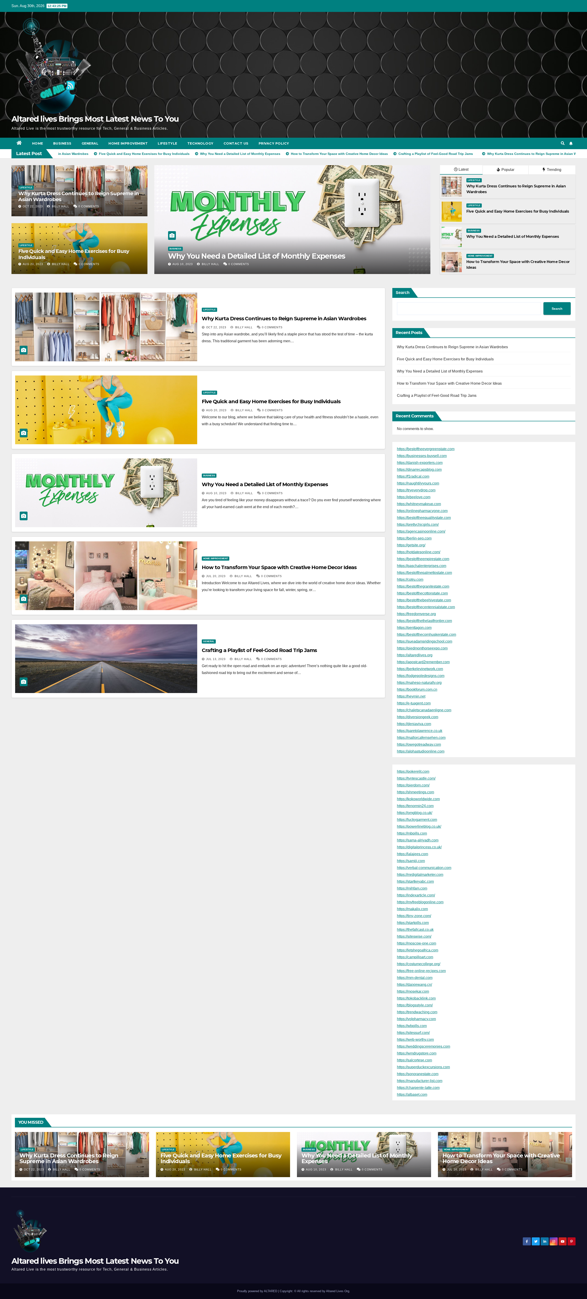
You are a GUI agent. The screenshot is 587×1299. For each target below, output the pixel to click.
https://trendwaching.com (417, 1012)
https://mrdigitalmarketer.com (420, 875)
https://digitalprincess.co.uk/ (419, 847)
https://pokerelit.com (413, 771)
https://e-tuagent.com (414, 703)
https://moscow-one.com (416, 943)
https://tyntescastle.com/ (416, 778)
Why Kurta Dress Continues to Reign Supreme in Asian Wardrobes (78, 196)
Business (62, 143)
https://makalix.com (412, 909)
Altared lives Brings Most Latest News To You (95, 119)
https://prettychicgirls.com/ (418, 524)
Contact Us (236, 143)
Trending (553, 170)
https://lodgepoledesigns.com (420, 676)
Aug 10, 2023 (216, 493)
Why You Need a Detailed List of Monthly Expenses (512, 236)
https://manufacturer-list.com (419, 1081)
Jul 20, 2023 (216, 576)
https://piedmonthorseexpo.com (422, 648)
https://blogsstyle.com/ (415, 1005)
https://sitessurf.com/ (413, 1033)
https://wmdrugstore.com (416, 1053)
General (90, 143)
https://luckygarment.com (417, 820)
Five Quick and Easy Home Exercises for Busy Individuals (73, 254)
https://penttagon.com (414, 628)
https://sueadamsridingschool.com (424, 641)
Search (403, 292)
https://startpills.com (413, 923)
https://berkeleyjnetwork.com (420, 669)
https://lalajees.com (412, 854)
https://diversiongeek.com (417, 717)
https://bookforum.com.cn (417, 689)
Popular (507, 170)
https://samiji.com (411, 861)
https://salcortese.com (414, 1060)
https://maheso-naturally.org (419, 683)
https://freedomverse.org (416, 614)
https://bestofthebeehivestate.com (424, 600)
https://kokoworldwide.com (418, 799)
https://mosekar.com (413, 991)
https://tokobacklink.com (416, 998)
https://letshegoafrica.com (417, 950)
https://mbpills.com (412, 833)
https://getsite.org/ (411, 545)
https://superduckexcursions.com (423, 1067)
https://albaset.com (412, 1094)
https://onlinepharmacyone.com (422, 511)
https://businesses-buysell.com (422, 456)
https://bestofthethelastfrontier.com (424, 621)
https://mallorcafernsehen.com (421, 738)
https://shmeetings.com (415, 792)
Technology (200, 143)
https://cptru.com (410, 579)
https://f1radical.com (413, 476)
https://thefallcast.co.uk (415, 930)
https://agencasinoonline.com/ (421, 531)
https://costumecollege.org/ (418, 964)
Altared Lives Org (337, 1291)
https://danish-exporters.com (420, 463)
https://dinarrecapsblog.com (419, 469)
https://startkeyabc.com (415, 881)
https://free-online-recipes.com (421, 971)
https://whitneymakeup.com (419, 504)
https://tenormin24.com (415, 806)
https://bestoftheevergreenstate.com (425, 449)
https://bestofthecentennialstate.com (426, 607)
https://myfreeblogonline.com (420, 902)
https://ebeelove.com (413, 497)
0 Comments (88, 206)
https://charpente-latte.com (418, 1088)
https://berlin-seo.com (414, 538)
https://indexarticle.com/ (416, 895)
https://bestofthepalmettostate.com (424, 573)
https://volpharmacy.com (416, 1019)
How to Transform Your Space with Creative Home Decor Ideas (279, 567)
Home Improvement (128, 143)
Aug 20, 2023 (33, 264)
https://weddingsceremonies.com (423, 1046)
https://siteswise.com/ (414, 936)
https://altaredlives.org (414, 655)
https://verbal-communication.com (424, 868)
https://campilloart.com (415, 957)
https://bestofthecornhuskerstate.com (426, 634)
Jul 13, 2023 (182, 264)
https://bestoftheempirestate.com (423, 559)
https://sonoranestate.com (417, 1074)
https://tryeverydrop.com (416, 490)
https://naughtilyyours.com (418, 483)
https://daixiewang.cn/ (414, 985)
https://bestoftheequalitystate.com (424, 518)
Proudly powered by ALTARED (257, 1291)
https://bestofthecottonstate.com (422, 593)
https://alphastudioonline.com (420, 751)
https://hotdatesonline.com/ (418, 552)
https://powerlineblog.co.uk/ (419, 826)
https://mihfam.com (412, 888)
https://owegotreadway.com (419, 744)
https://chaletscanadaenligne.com (424, 710)
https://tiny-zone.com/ (414, 916)
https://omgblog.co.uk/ (414, 813)
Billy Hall (60, 206)
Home (37, 143)
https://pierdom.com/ (413, 785)
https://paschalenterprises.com (421, 566)
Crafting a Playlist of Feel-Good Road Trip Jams (249, 256)
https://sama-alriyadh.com (417, 840)
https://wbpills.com (412, 1026)
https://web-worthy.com (415, 1039)
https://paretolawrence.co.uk (419, 731)
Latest (463, 169)
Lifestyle (167, 143)
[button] (563, 143)
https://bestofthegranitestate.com (423, 586)
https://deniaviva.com (414, 724)
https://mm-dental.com (414, 978)
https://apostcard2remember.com (423, 662)
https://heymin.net (411, 696)
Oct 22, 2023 (33, 206)
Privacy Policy (274, 143)
